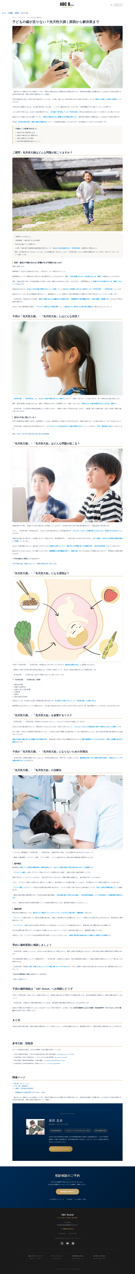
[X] (62, 1243)
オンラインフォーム (64, 1238)
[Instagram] (73, 1243)
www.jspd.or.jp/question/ (61, 1057)
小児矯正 (10, 13)
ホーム (4, 13)
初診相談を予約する (67, 1191)
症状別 (17, 13)
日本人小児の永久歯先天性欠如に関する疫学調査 (33, 434)
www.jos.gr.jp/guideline (54, 1063)
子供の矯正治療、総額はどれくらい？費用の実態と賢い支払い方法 (34, 563)
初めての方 (118, 5)
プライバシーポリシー (57, 1257)
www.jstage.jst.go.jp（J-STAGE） (66, 1054)
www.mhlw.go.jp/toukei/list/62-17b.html (54, 1060)
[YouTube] (67, 1243)
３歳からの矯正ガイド (19, 979)
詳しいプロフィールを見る (60, 1149)
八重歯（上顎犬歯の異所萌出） (24, 1088)
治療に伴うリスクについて (35, 1257)
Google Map (61, 1233)
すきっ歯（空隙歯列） (21, 1086)
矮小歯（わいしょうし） (22, 1083)
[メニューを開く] (111, 5)
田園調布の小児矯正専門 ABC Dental (27, 1092)
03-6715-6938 (72, 1233)
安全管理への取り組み (99, 1257)
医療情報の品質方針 (78, 1257)
